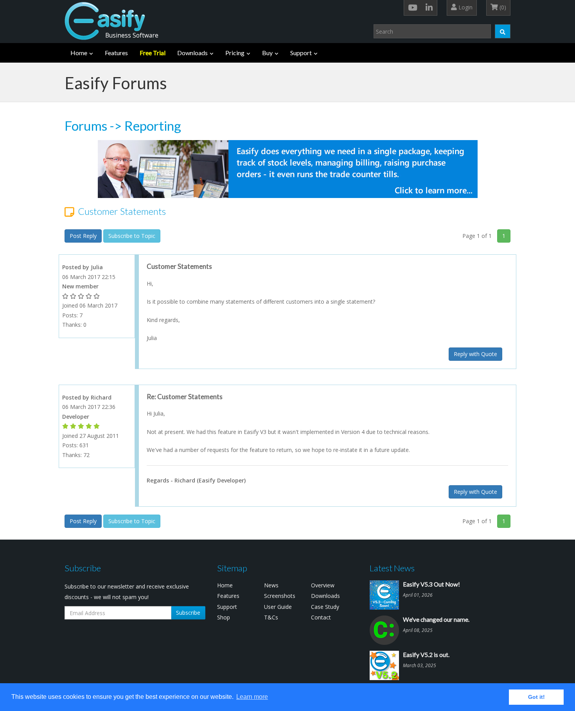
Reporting (152, 125)
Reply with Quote (475, 354)
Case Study (325, 606)
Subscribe (188, 612)
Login (465, 7)
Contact (321, 617)
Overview (322, 585)
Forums (86, 125)
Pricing (234, 52)
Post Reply (83, 235)
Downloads (192, 52)
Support (301, 52)
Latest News (392, 568)
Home (78, 52)
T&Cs (271, 617)
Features (116, 52)
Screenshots (279, 595)
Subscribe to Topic (131, 235)
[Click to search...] (502, 31)
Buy (267, 52)
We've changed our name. (436, 619)
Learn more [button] (252, 696)
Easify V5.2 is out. (426, 654)
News (271, 585)
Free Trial (152, 52)
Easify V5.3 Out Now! (431, 584)
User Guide (278, 606)
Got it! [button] (536, 697)
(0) (502, 7)
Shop (223, 617)
